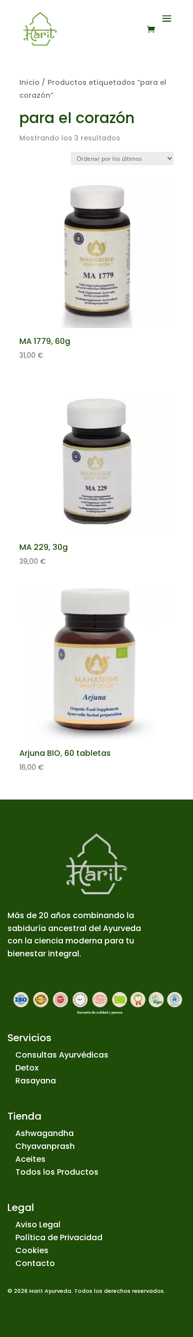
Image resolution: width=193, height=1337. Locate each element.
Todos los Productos (56, 1172)
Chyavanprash (45, 1146)
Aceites (30, 1159)
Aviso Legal (37, 1224)
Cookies (31, 1250)
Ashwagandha (44, 1133)
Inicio (29, 82)
